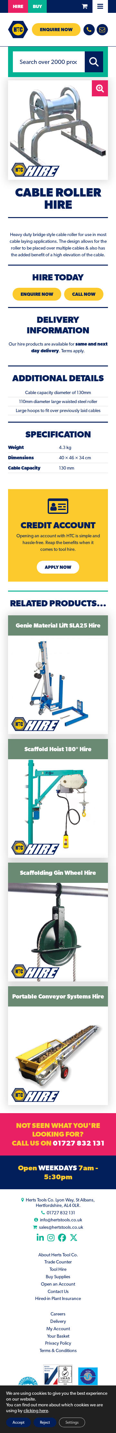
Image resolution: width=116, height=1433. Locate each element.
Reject (45, 1422)
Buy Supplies (58, 1276)
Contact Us (58, 1291)
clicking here (36, 1410)
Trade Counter (58, 1261)
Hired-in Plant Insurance (58, 1298)
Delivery (58, 1321)
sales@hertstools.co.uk (61, 1227)
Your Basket (58, 1336)
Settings (72, 1422)
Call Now (83, 294)
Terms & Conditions (58, 1350)
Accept (18, 1422)
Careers (58, 1313)
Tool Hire (58, 1269)
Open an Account (58, 1284)
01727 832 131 (78, 1143)
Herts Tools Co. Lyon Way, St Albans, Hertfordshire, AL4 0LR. (60, 1202)
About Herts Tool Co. (58, 1254)
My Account (58, 1328)
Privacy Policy (58, 1343)
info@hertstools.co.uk (61, 1219)
